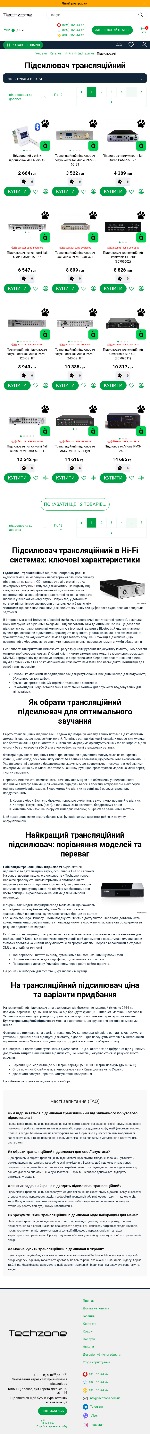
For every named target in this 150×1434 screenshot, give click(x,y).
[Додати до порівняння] (45, 191)
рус (22, 30)
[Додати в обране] (35, 191)
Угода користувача (96, 1362)
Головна (41, 53)
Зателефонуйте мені (112, 30)
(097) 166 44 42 (73, 30)
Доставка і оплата (96, 1308)
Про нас (88, 1301)
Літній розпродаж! (75, 3)
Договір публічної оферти (102, 1354)
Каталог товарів (26, 45)
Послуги (89, 1339)
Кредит (88, 1331)
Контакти (89, 1324)
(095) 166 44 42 (73, 25)
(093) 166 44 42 (73, 35)
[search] (140, 15)
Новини (88, 1347)
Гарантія (89, 1316)
